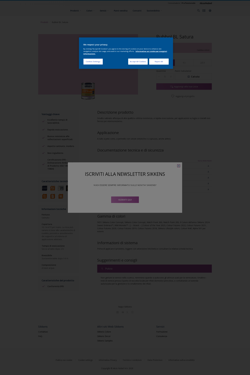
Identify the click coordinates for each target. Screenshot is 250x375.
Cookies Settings (93, 61)
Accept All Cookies (138, 61)
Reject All (159, 61)
